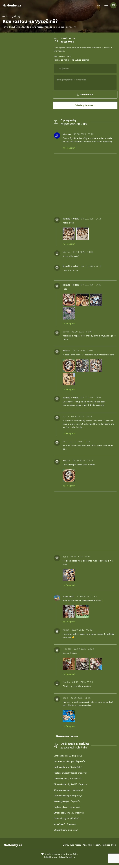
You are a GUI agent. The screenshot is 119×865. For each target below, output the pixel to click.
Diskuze (106, 845)
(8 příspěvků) (69, 761)
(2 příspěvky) (70, 784)
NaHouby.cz (11, 5)
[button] (106, 5)
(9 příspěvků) (67, 801)
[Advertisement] (25, 82)
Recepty (97, 845)
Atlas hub (87, 845)
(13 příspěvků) (68, 778)
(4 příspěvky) (68, 790)
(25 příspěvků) (69, 813)
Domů (66, 845)
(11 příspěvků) (68, 755)
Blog (113, 845)
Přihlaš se (58, 60)
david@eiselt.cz (67, 857)
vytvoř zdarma (82, 60)
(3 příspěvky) (68, 767)
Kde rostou (75, 845)
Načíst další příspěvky (67, 736)
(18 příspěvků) (67, 818)
